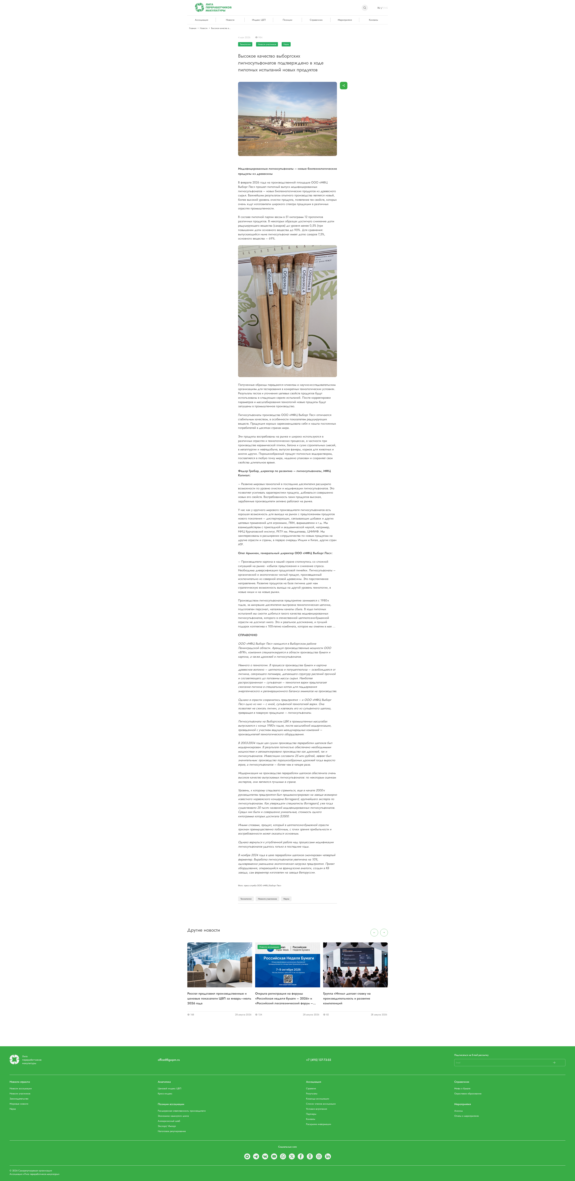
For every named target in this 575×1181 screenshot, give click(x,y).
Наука (286, 44)
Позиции (287, 19)
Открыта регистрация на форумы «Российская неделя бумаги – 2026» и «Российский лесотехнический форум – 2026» (284, 998)
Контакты (373, 19)
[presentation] (374, 932)
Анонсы (458, 1110)
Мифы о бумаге (462, 1088)
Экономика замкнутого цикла (173, 1115)
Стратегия (311, 1088)
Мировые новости (19, 1103)
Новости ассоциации (269, 946)
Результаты (311, 1093)
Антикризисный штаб (169, 1121)
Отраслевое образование (467, 1093)
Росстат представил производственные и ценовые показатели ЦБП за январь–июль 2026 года (219, 998)
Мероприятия (345, 19)
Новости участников (267, 44)
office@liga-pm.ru (169, 1060)
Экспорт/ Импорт (167, 1126)
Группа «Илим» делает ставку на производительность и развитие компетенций (347, 998)
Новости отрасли (20, 1081)
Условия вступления (316, 1108)
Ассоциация (313, 1081)
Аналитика (164, 1081)
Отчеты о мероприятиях (466, 1115)
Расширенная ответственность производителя (182, 1110)
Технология (245, 44)
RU (378, 8)
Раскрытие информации (318, 1124)
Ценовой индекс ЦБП (169, 1088)
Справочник (316, 19)
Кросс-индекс (165, 1093)
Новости (230, 19)
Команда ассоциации (317, 1098)
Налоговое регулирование (172, 1131)
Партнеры (311, 1114)
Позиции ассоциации (171, 1104)
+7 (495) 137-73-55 (318, 1060)
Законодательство (19, 1098)
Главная (192, 28)
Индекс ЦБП (259, 19)
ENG (385, 8)
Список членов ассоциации (321, 1103)
